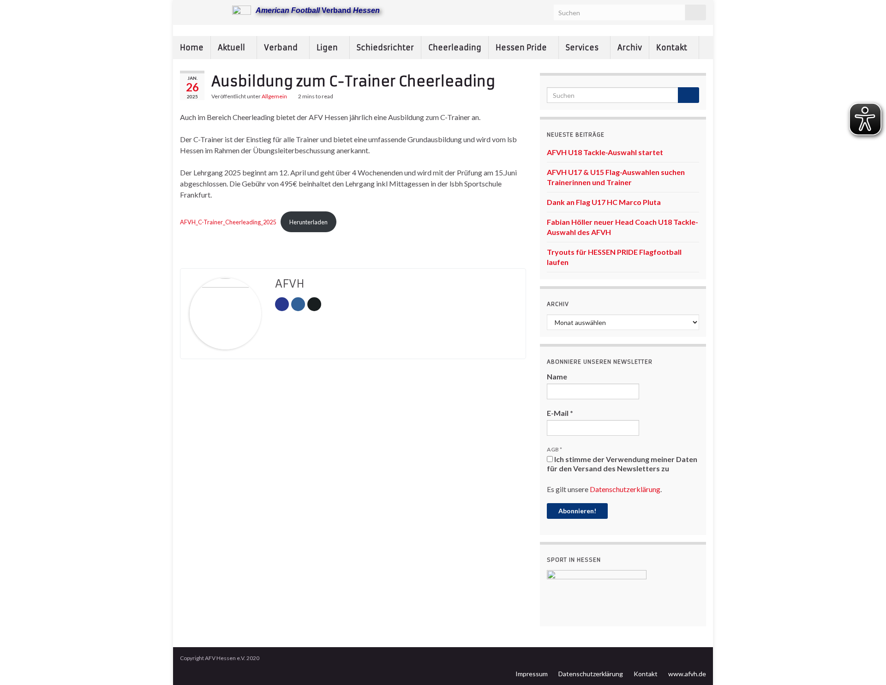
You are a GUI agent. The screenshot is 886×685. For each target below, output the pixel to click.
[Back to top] (865, 664)
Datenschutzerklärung (625, 489)
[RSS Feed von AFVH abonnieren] (184, 10)
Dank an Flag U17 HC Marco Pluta (604, 202)
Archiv (629, 47)
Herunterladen (308, 222)
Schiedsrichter (385, 47)
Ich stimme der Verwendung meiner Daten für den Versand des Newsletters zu (622, 464)
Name (557, 376)
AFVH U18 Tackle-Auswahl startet (605, 152)
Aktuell (232, 47)
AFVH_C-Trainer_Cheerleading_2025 (228, 222)
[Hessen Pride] (214, 10)
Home (192, 47)
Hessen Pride (522, 47)
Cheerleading (454, 47)
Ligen (328, 47)
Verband (281, 47)
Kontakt (672, 47)
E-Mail (560, 413)
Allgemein (274, 96)
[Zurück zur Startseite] (443, 30)
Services (583, 47)
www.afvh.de (687, 674)
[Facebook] (199, 10)
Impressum (531, 674)
